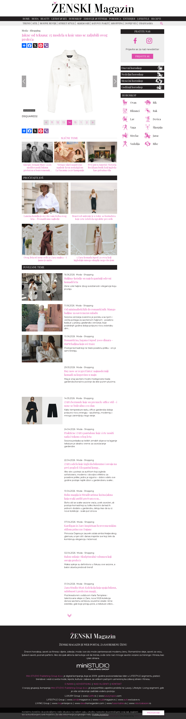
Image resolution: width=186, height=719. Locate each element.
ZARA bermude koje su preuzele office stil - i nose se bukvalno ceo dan (90, 403)
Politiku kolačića (100, 714)
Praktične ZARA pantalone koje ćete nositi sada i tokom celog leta (89, 434)
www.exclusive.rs (129, 699)
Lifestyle (143, 18)
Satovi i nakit (100, 23)
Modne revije (48, 23)
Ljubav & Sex (59, 18)
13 (63, 122)
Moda (35, 18)
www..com (110, 696)
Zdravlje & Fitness (95, 18)
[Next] (115, 81)
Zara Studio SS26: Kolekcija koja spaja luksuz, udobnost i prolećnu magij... (90, 589)
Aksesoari (83, 23)
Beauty (45, 18)
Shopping (117, 23)
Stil (35, 23)
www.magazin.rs (78, 699)
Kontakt (116, 684)
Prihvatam (153, 713)
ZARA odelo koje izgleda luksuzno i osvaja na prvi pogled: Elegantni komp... (90, 465)
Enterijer (129, 18)
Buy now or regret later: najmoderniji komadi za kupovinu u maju (86, 373)
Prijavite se (142, 56)
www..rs (89, 696)
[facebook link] (135, 41)
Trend (26, 23)
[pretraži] (162, 24)
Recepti (156, 18)
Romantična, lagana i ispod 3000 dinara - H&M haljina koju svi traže (88, 342)
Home (26, 18)
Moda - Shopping (84, 274)
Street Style (67, 23)
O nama (69, 684)
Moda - (25, 30)
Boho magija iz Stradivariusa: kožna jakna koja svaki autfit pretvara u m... (88, 496)
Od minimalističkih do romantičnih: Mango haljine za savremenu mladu (89, 311)
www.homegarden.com (89, 703)
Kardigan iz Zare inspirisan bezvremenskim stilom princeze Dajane (90, 527)
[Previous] (24, 81)
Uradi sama (146, 23)
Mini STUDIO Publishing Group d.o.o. (44, 676)
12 (58, 122)
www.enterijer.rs (62, 703)
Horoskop (75, 18)
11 (52, 122)
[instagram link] (149, 40)
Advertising (83, 684)
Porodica (115, 18)
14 (69, 122)
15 (75, 122)
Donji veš (131, 23)
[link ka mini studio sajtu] (93, 669)
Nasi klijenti (101, 684)
